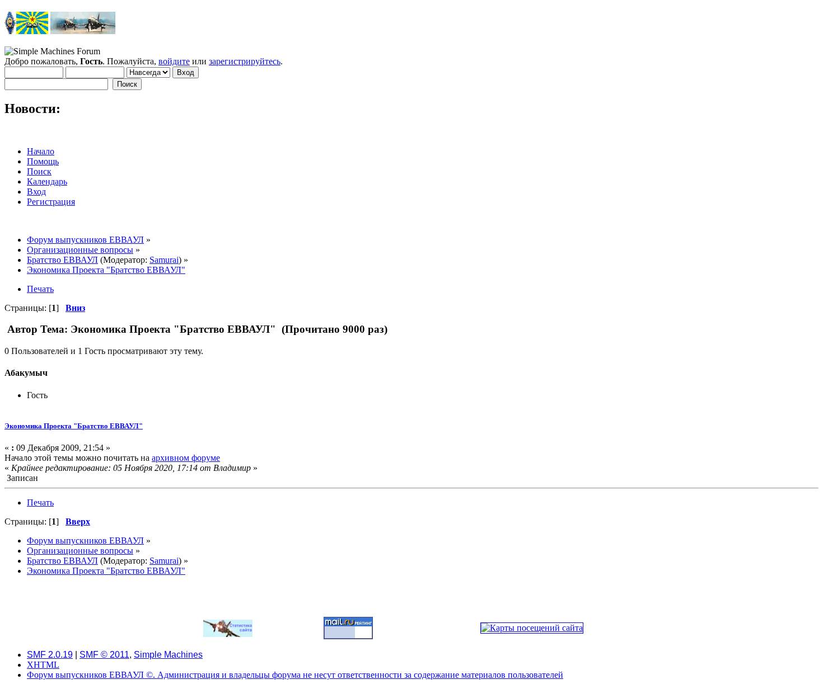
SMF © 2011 (104, 654)
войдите (174, 61)
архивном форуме (186, 458)
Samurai (164, 260)
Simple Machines (168, 654)
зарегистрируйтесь (244, 61)
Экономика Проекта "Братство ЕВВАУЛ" (73, 426)
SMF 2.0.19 (50, 654)
